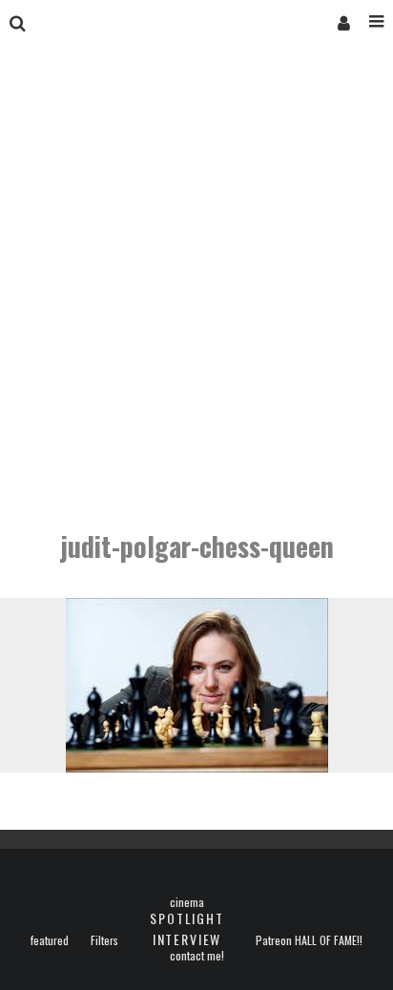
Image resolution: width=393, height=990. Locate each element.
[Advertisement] (196, 289)
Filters (104, 940)
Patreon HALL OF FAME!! (309, 940)
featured (50, 940)
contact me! (197, 955)
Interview (187, 939)
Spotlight (186, 918)
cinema (187, 902)
